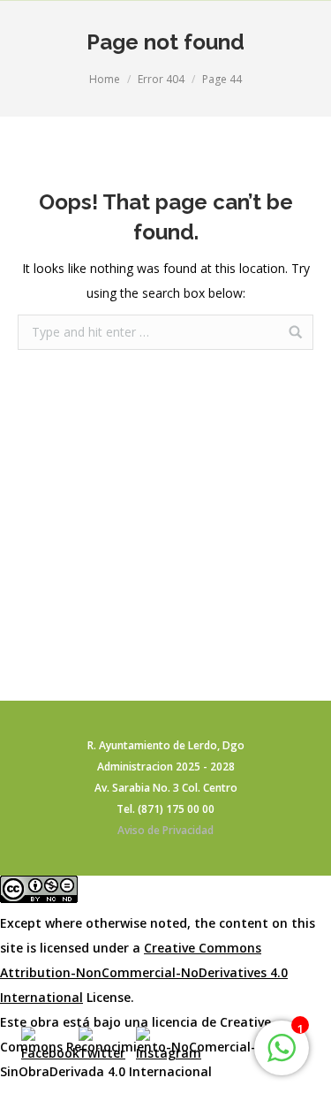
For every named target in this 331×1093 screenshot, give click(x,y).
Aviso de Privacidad (165, 830)
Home (104, 79)
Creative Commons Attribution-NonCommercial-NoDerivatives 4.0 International (144, 972)
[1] (281, 1057)
